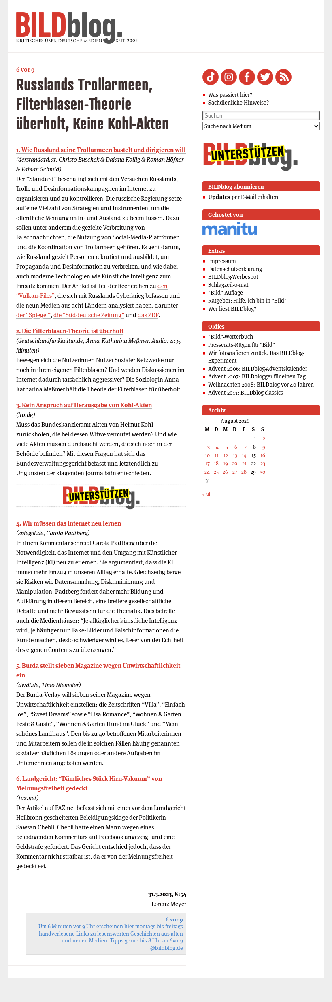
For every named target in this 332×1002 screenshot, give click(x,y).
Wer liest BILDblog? (232, 308)
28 (244, 471)
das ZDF (148, 315)
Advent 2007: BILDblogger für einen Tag (257, 376)
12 (225, 455)
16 (262, 455)
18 (216, 463)
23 (262, 463)
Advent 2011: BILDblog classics (245, 392)
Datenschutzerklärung (235, 269)
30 (262, 471)
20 (234, 463)
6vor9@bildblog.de (166, 944)
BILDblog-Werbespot (233, 276)
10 (207, 455)
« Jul (206, 494)
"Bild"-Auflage (225, 292)
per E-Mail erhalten (243, 197)
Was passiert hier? (230, 94)
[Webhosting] (229, 233)
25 (216, 471)
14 (244, 455)
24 (207, 471)
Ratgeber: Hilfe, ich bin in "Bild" (247, 300)
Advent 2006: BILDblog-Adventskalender (257, 368)
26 (225, 471)
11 (217, 455)
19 (225, 463)
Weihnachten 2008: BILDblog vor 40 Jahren (261, 384)
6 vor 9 (25, 69)
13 (235, 455)
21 (244, 463)
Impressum (222, 261)
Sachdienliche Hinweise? (238, 102)
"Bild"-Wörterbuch (230, 336)
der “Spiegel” (33, 315)
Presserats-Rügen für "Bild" (241, 344)
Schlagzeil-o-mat (228, 284)
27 (234, 471)
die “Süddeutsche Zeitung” (88, 315)
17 (207, 463)
